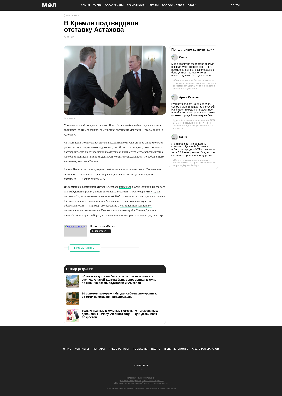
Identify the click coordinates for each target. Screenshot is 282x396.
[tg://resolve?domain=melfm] (114, 337)
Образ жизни (114, 5)
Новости (71, 15)
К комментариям (84, 248)
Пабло (155, 349)
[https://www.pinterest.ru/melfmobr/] (150, 337)
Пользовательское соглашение (141, 378)
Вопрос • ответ (173, 5)
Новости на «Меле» (102, 226)
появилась (125, 186)
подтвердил (98, 169)
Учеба (97, 5)
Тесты (154, 5)
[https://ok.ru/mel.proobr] (159, 337)
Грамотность (136, 5)
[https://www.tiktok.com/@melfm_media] (141, 337)
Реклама (99, 349)
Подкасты (140, 349)
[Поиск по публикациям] (224, 5)
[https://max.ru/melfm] (168, 337)
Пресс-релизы (119, 349)
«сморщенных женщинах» (136, 205)
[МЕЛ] (49, 5)
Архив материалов (205, 349)
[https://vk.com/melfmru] (132, 337)
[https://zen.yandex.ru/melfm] (123, 337)
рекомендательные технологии (161, 388)
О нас (67, 349)
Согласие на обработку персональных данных (142, 381)
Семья (85, 5)
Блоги (192, 5)
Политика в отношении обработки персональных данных (142, 383)
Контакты (82, 349)
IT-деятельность (176, 349)
